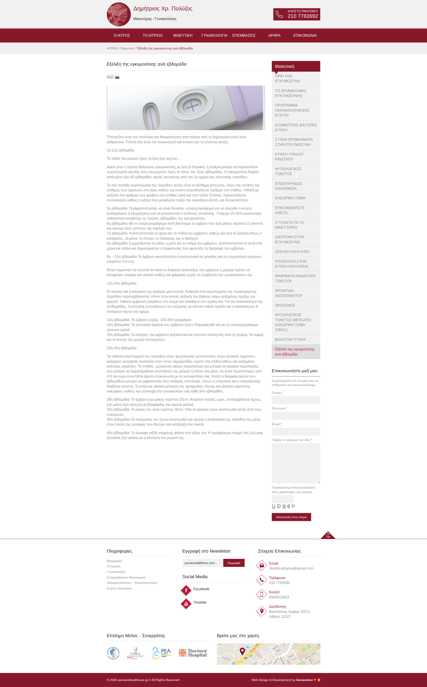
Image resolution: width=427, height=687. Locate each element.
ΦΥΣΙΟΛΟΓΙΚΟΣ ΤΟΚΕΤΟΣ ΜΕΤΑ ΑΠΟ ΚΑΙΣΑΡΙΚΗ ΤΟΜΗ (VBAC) (293, 322)
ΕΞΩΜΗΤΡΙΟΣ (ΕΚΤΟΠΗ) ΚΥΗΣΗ (296, 127)
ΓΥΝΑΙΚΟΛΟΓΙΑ (214, 35)
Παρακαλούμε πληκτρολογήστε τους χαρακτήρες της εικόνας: (293, 490)
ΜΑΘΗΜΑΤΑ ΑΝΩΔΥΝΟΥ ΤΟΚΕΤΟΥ (295, 278)
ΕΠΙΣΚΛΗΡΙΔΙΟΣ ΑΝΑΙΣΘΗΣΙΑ (288, 186)
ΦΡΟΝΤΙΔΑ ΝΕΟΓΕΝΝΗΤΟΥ (288, 293)
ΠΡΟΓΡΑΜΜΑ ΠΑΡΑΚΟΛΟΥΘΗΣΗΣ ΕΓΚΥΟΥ (292, 110)
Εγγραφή (234, 563)
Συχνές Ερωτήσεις (119, 588)
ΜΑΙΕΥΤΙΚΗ (183, 35)
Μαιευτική (127, 48)
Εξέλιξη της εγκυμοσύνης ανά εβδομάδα (295, 351)
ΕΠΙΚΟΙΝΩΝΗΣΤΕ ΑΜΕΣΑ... (290, 210)
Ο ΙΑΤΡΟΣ (122, 35)
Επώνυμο (279, 408)
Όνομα (277, 392)
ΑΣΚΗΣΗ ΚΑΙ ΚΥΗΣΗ (292, 252)
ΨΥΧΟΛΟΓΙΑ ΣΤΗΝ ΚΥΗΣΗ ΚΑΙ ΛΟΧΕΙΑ (291, 264)
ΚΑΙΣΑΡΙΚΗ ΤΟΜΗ (290, 198)
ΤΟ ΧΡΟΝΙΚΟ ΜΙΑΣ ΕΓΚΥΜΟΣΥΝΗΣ (290, 93)
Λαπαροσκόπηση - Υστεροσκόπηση (132, 582)
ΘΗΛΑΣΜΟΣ (285, 305)
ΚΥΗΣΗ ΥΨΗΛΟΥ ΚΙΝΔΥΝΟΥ (289, 156)
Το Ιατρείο (114, 566)
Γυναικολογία (116, 572)
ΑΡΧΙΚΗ (113, 48)
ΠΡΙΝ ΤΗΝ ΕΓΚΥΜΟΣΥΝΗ (287, 78)
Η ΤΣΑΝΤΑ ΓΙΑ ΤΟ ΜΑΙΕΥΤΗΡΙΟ (289, 225)
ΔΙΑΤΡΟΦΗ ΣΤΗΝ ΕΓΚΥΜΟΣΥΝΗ (289, 239)
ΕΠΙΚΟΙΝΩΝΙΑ (305, 35)
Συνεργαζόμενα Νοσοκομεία (126, 577)
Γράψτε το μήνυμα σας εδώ (292, 440)
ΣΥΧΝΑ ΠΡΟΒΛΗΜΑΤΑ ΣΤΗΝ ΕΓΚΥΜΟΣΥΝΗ (294, 142)
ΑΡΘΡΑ (274, 35)
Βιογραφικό (114, 561)
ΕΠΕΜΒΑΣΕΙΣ (244, 35)
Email (277, 424)
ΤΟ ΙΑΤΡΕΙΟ (152, 35)
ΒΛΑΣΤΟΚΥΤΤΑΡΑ (290, 339)
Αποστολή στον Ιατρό (291, 517)
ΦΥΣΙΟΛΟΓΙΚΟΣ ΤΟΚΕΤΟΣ (288, 171)
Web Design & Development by (284, 680)
